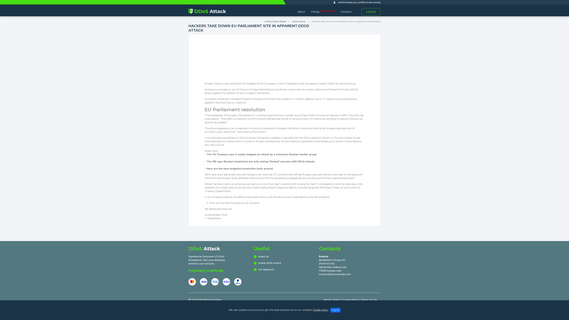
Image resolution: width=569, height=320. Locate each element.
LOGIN (371, 12)
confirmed (269, 99)
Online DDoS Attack (275, 21)
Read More (214, 218)
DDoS (354, 89)
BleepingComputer (220, 209)
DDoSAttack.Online (209, 300)
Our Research (266, 269)
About (301, 11)
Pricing (323, 11)
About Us (263, 256)
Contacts (346, 11)
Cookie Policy (350, 300)
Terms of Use (369, 300)
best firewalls (233, 203)
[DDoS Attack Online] (207, 11)
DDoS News (298, 21)
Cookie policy (320, 310)
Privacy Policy (332, 300)
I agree (335, 310)
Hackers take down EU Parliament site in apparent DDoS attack (346, 21)
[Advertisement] (284, 59)
